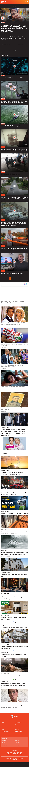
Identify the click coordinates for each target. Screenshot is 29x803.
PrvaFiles (17, 745)
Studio (3, 729)
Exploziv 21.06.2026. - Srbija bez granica (11, 125)
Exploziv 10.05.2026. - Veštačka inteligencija (12, 273)
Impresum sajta (18, 722)
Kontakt (3, 722)
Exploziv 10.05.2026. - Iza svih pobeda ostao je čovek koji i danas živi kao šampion (14, 249)
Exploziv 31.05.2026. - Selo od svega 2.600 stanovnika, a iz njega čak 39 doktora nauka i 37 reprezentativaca (14, 198)
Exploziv (3, 75)
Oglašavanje (4, 733)
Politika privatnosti (18, 731)
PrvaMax (4, 742)
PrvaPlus (4, 740)
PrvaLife (17, 742)
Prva (3, 724)
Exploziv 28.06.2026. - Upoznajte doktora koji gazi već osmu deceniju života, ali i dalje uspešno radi (14, 102)
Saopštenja (17, 729)
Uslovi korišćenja (18, 724)
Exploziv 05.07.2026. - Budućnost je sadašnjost (12, 77)
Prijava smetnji (18, 727)
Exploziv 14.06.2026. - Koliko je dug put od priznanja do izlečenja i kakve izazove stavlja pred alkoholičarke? (14, 150)
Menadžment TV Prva (6, 727)
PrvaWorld (4, 745)
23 (16, 278)
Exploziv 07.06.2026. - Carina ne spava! (10, 174)
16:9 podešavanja (5, 731)
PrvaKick (17, 740)
